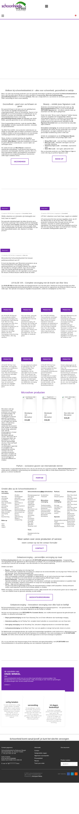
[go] (75, 764)
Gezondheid (25, 213)
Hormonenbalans (20, 510)
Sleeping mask (32, 526)
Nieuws (36, 760)
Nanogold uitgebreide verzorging (31, 504)
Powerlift (30, 521)
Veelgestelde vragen (40, 753)
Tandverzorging (45, 505)
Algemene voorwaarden (41, 755)
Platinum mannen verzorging (31, 513)
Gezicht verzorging (4, 505)
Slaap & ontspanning (18, 519)
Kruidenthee (44, 495)
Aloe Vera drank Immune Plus (72, 508)
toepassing (4, 410)
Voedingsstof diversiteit (18, 497)
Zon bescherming (5, 515)
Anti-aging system (57, 512)
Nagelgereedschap (33, 533)
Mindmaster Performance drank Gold (71, 524)
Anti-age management (58, 506)
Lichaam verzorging (4, 500)
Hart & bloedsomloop (19, 508)
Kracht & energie (20, 499)
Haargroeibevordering (61, 520)
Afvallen (17, 495)
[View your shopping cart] (76, 16)
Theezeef (44, 496)
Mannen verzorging (4, 508)
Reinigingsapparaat (34, 495)
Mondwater (44, 514)
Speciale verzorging (4, 497)
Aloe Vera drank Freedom (72, 498)
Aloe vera (25, 255)
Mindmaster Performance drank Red (71, 515)
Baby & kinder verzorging (5, 512)
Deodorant (44, 508)
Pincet (30, 534)
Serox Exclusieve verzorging (31, 518)
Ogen (3, 525)
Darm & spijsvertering (19, 515)
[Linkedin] (72, 773)
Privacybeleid (38, 758)
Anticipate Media (37, 776)
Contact (36, 750)
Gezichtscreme (45, 511)
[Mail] (70, 3)
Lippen (3, 527)
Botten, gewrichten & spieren (19, 502)
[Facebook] (73, 3)
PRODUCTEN (7, 310)
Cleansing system (57, 509)
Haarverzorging (45, 510)
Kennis (30, 213)
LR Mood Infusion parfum (59, 495)
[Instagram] (76, 3)
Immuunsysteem (20, 506)
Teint (2, 524)
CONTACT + (7, 684)
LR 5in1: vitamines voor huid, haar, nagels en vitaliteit (59, 216)
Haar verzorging (6, 503)
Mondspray (44, 516)
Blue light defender (30, 523)
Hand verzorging (46, 513)
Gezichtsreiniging (46, 507)
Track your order (39, 763)
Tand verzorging (6, 510)
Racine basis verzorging (32, 500)
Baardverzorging (59, 526)
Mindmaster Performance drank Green (71, 519)
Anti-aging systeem (31, 497)
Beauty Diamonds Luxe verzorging (32, 509)
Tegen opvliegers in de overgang (59, 523)
